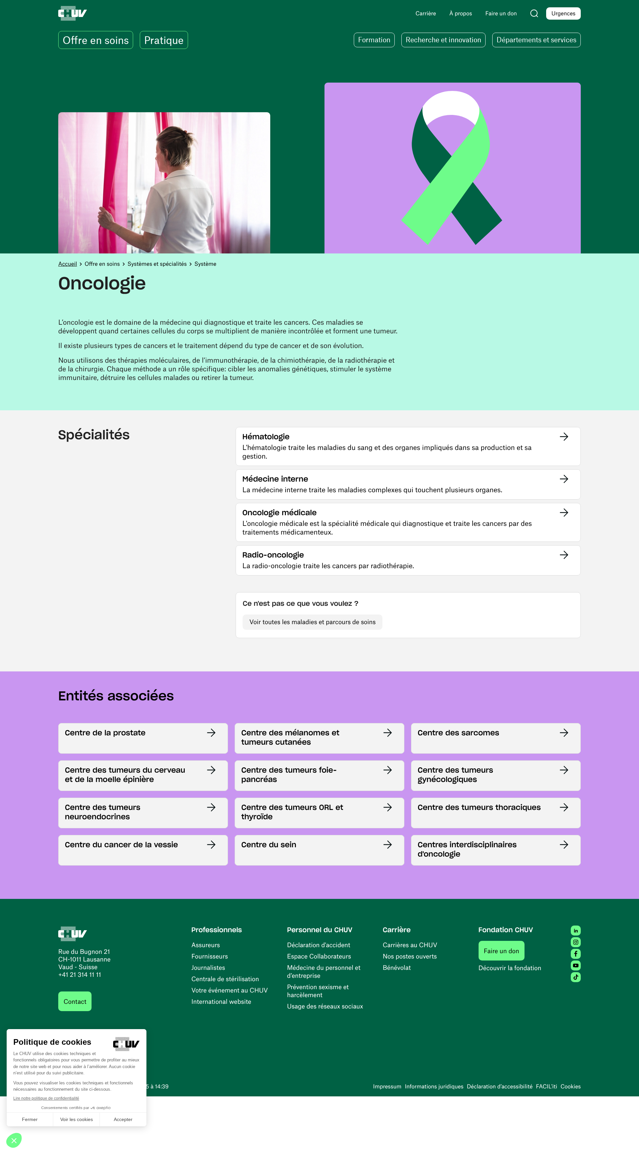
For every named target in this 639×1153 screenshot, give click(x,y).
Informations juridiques (434, 1086)
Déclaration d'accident (318, 945)
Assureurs (205, 945)
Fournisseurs (209, 956)
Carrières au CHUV (410, 945)
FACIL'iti (546, 1086)
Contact (75, 1001)
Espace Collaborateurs (319, 956)
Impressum (387, 1086)
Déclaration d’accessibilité (500, 1086)
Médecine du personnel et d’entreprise (324, 971)
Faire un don (504, 951)
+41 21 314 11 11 (79, 974)
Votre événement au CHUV (229, 990)
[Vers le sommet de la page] (624, 1138)
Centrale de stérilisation (225, 978)
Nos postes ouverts (410, 956)
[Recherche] (534, 13)
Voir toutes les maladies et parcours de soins (312, 621)
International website (221, 1001)
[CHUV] (72, 933)
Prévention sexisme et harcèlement (318, 990)
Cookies (570, 1086)
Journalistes (208, 967)
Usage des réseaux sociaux (325, 1006)
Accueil (67, 263)
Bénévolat (397, 967)
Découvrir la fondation (510, 967)
